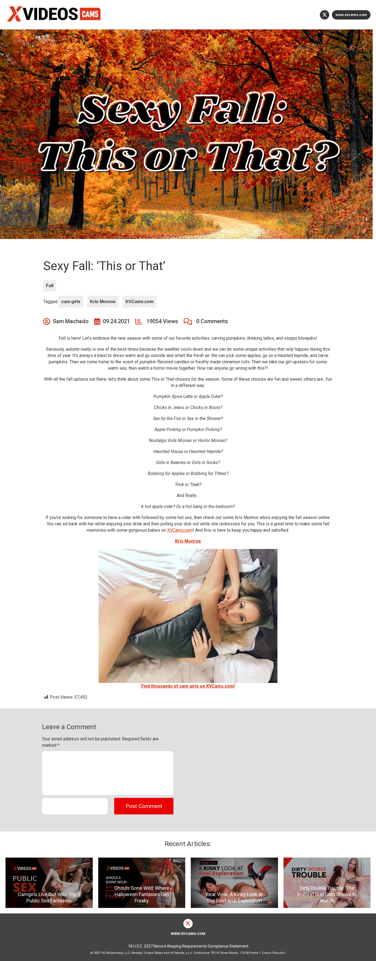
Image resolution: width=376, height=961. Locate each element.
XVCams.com (139, 301)
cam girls (70, 301)
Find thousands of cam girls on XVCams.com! (188, 686)
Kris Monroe (103, 301)
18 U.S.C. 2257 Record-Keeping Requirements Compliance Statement (188, 946)
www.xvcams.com (351, 15)
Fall (49, 285)
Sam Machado (71, 321)
